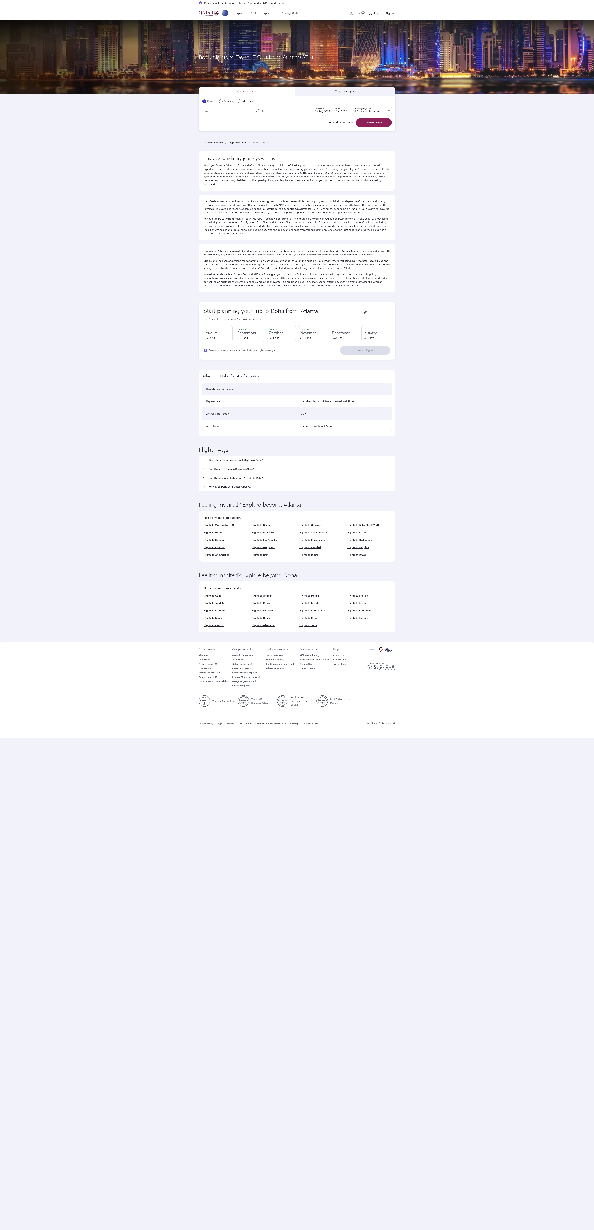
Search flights (365, 350)
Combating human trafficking (270, 723)
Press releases (206, 664)
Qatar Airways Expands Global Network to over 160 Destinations (241, 2)
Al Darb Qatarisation (209, 672)
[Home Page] (200, 142)
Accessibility (245, 723)
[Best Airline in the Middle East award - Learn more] (322, 701)
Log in (378, 13)
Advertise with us (275, 668)
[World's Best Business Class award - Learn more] (243, 701)
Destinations (215, 142)
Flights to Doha (238, 142)
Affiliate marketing (309, 655)
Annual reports (206, 677)
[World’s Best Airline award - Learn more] (204, 701)
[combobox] (331, 311)
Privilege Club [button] (290, 13)
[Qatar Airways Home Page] (210, 13)
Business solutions (277, 649)
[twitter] (375, 667)
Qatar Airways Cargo (243, 672)
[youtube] (387, 667)
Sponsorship (205, 668)
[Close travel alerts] (393, 3)
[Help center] (351, 13)
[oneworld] (225, 13)
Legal (220, 723)
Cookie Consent (311, 723)
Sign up (390, 13)
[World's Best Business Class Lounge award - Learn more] (282, 701)
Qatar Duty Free (240, 668)
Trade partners (307, 668)
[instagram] (392, 667)
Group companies (242, 649)
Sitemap (294, 723)
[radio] (218, 333)
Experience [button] (269, 13)
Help (336, 649)
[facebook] (369, 667)
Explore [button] (240, 13)
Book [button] (253, 13)
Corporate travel (274, 655)
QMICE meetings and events (280, 664)
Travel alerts (339, 664)
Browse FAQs (340, 659)
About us (203, 655)
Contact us (338, 655)
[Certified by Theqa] (380, 651)
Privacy (230, 723)
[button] (298, 460)
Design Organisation (243, 681)
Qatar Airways (207, 649)
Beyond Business (275, 659)
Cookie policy (206, 723)
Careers (203, 659)
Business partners (310, 649)
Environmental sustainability (213, 681)
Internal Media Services (244, 677)
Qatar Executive (240, 664)
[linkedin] (381, 667)
